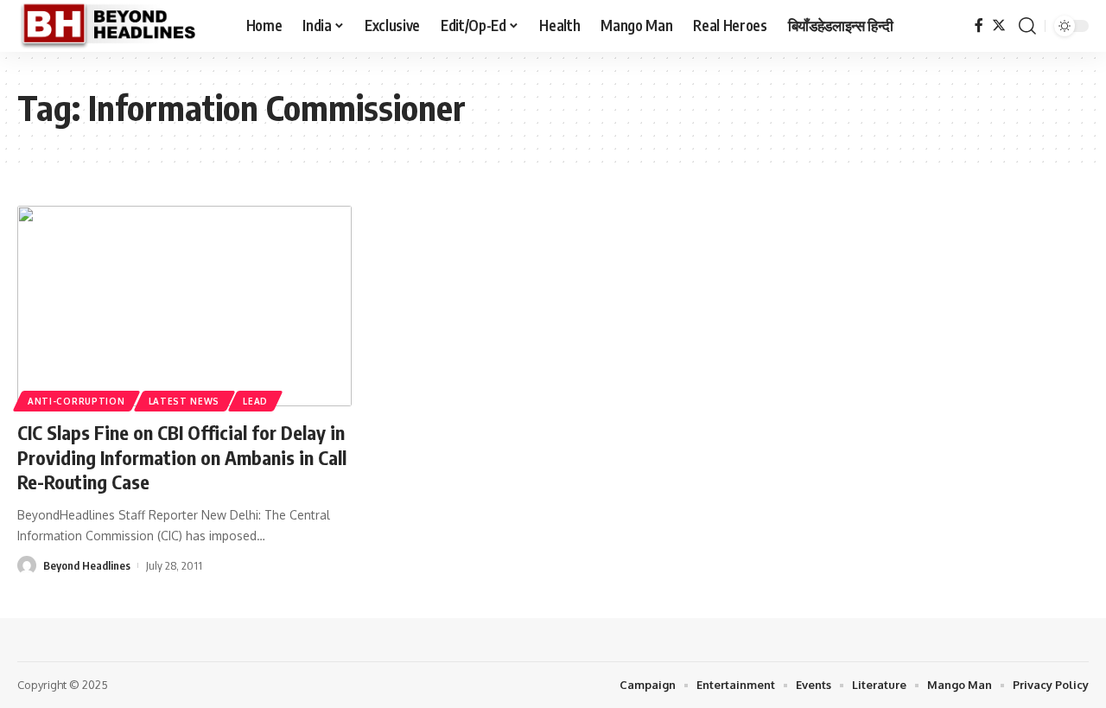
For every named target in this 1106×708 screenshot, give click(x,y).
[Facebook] (979, 25)
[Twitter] (999, 25)
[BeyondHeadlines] (118, 26)
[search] (1027, 26)
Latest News (184, 401)
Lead (255, 401)
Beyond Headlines (86, 565)
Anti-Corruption (76, 401)
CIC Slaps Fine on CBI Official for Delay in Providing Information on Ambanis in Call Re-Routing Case (181, 457)
